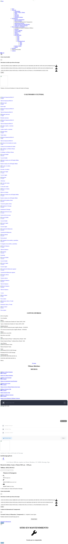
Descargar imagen (8, 438)
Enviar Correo (34, 519)
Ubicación (16, 16)
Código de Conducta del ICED (20, 25)
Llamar (11, 470)
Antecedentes (17, 11)
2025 (18, 40)
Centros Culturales (18, 30)
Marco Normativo (18, 20)
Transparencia (15, 18)
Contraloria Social (21, 41)
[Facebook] (3, 458)
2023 (18, 37)
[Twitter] (3, 459)
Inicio (13, 8)
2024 (18, 38)
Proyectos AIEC (17, 35)
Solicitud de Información (6, 521)
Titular (15, 13)
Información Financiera (19, 23)
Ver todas (34, 363)
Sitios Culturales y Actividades (18, 26)
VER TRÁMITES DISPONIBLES (8, 91)
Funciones (16, 14)
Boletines (14, 48)
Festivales (16, 29)
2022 (18, 36)
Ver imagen (64, 421)
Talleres (16, 32)
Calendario (16, 34)
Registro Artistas (17, 46)
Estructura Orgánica (18, 17)
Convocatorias (17, 31)
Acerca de (14, 10)
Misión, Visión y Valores (19, 12)
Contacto (14, 50)
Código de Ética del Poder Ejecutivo (22, 24)
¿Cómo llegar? (5, 470)
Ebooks (16, 47)
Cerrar (2, 72)
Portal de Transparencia (19, 19)
